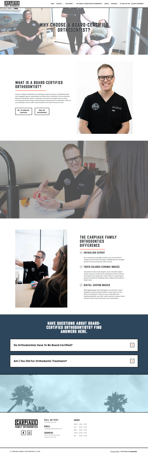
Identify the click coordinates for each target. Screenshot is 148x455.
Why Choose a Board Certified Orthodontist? (89, 3)
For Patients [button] (69, 3)
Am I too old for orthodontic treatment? (40, 361)
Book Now (74, 407)
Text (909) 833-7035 (50, 422)
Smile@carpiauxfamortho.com (53, 428)
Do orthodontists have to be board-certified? (43, 345)
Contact (106, 3)
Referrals (114, 3)
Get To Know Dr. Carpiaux (24, 111)
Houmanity (133, 451)
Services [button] (59, 3)
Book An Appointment (42, 111)
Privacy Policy (114, 451)
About (52, 3)
